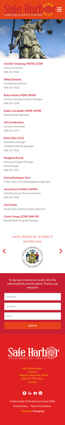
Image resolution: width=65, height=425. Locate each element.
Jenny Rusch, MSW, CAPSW (21, 189)
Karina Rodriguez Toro (17, 177)
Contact (32, 381)
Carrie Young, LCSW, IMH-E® (21, 216)
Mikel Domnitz (12, 79)
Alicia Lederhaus (14, 122)
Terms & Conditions (41, 406)
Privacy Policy (20, 406)
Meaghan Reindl (13, 157)
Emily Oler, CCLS (14, 138)
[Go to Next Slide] (61, 251)
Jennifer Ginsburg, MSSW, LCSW (23, 63)
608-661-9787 (29, 378)
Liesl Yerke (10, 204)
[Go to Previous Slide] (4, 251)
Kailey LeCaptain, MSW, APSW (22, 110)
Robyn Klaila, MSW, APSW (20, 95)
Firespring (38, 411)
